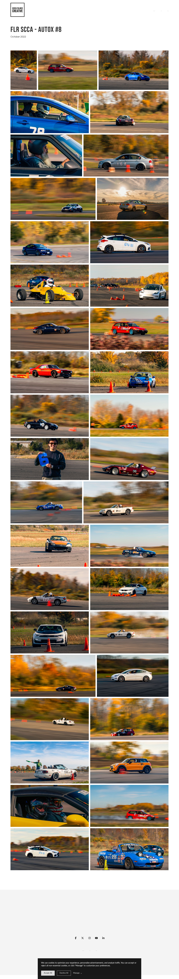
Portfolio (83, 950)
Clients (96, 950)
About (89, 950)
